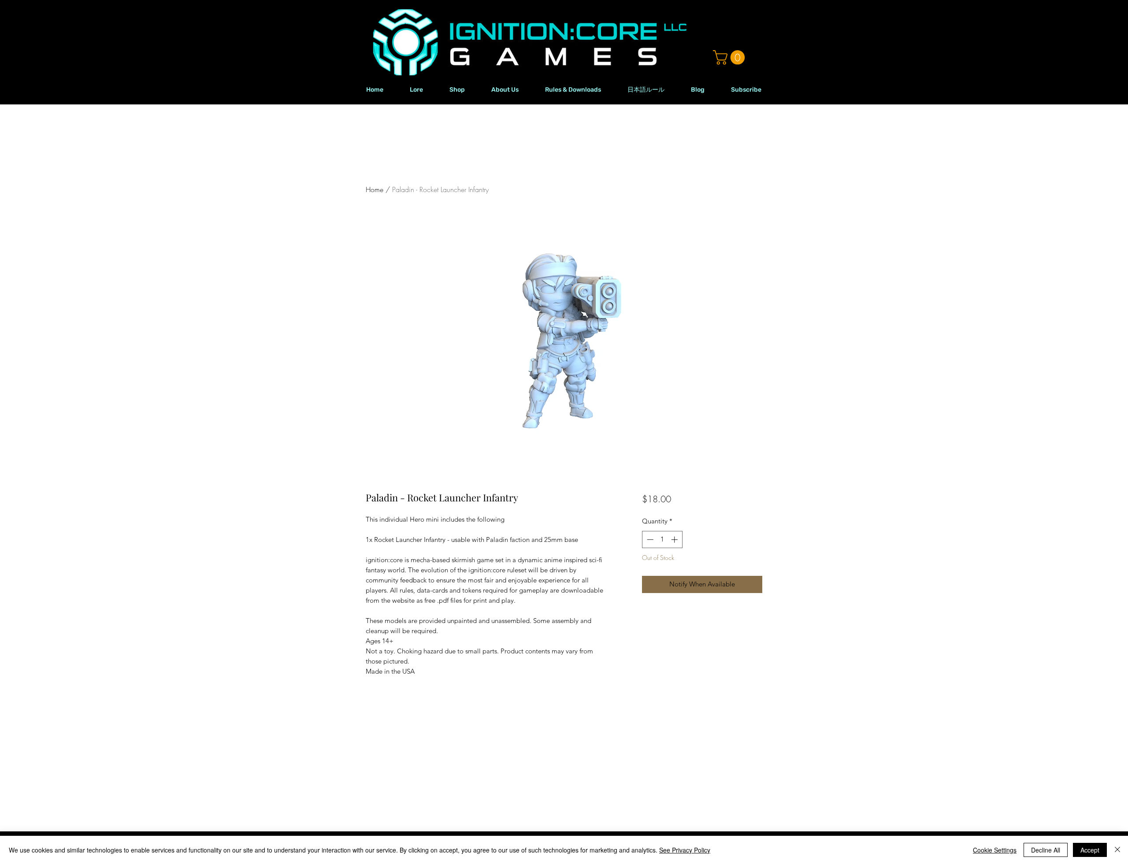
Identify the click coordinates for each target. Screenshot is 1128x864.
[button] (730, 57)
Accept (1089, 849)
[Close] (1117, 850)
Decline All (1045, 849)
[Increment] (675, 539)
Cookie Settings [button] (995, 849)
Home (374, 189)
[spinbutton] (662, 539)
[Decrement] (649, 539)
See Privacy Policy (684, 849)
